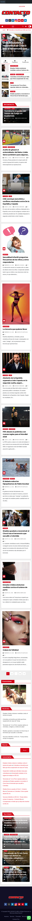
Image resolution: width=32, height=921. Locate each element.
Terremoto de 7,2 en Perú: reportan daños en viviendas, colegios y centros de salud (19, 87)
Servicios (12, 916)
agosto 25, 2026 (9, 592)
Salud (20, 40)
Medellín (12, 478)
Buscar (5, 745)
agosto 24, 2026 (10, 844)
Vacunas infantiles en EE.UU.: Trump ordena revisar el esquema (15, 45)
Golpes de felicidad (11, 650)
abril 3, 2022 (8, 157)
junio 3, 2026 (8, 385)
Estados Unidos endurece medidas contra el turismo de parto (19, 70)
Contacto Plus (16, 919)
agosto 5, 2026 (10, 118)
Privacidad (18, 916)
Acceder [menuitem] (3, 1)
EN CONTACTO (6, 40)
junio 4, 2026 (8, 206)
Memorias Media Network (16, 913)
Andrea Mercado (21, 51)
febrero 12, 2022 (9, 265)
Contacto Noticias (19, 157)
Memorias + (25, 916)
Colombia (13, 74)
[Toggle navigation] (13, 26)
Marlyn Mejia (21, 265)
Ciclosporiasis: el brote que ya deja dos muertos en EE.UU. (15, 113)
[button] (23, 26)
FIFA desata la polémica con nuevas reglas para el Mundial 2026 (15, 434)
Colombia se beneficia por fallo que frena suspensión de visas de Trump (19, 78)
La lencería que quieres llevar (15, 329)
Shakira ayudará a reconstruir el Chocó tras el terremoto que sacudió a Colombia (19, 95)
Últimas (5, 62)
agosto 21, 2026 (10, 860)
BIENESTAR (5, 254)
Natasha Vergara (19, 206)
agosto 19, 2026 (9, 538)
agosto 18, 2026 (8, 51)
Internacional (11, 147)
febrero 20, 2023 (9, 332)
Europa (4, 147)
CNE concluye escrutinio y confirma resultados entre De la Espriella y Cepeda (16, 201)
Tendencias (25, 62)
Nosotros (6, 916)
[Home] (2, 26)
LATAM (12, 82)
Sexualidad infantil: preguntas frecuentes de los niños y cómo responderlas (16, 259)
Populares (15, 62)
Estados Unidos (13, 40)
